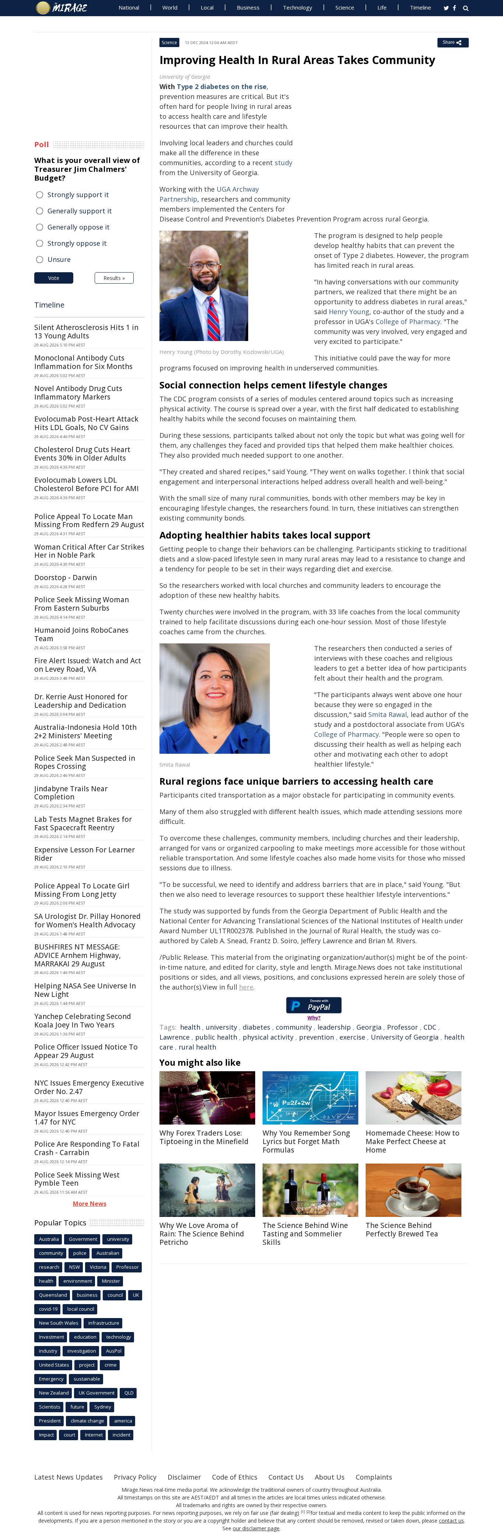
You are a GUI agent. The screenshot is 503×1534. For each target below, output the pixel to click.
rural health (197, 1047)
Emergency (51, 1378)
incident (121, 1434)
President (50, 1420)
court (69, 1434)
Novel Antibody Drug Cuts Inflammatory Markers (78, 393)
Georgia (368, 1027)
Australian (107, 1253)
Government (83, 1239)
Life (382, 7)
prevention (316, 1037)
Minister (111, 1281)
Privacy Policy (135, 1477)
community (294, 1027)
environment (77, 1281)
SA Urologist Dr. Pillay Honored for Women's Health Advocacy (87, 921)
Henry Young (349, 311)
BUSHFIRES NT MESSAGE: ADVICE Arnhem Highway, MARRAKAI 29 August (77, 955)
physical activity (268, 1037)
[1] (303, 1512)
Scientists (49, 1406)
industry (48, 1350)
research (49, 1267)
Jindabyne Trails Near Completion (71, 793)
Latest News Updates (68, 1477)
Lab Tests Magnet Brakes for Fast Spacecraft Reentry (83, 823)
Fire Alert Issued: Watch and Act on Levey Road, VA (87, 665)
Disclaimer (184, 1477)
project (87, 1364)
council (115, 1295)
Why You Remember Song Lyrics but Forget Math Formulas (306, 1141)
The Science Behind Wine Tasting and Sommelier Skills (305, 1234)
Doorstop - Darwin (65, 577)
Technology (297, 7)
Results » (114, 277)
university (221, 1027)
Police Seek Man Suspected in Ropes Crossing (84, 762)
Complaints (374, 1477)
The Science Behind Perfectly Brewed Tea (402, 1230)
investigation (81, 1350)
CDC (429, 1027)
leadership (334, 1027)
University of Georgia (405, 1037)
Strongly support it (78, 194)
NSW (74, 1267)
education (85, 1337)
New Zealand (54, 1392)
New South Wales (58, 1323)
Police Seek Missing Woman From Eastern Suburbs (81, 604)
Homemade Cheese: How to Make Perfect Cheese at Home (413, 1141)
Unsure (59, 259)
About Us (330, 1477)
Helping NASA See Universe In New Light (85, 990)
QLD (129, 1392)
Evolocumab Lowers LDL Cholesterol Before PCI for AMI (86, 484)
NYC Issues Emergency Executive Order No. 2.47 (89, 1087)
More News (89, 1204)
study (283, 162)
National (129, 7)
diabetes (256, 1027)
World (169, 7)
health (190, 1027)
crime (111, 1364)
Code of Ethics (234, 1477)
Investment (51, 1337)
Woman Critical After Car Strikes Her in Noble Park (89, 551)
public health (216, 1037)
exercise (352, 1037)
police (80, 1253)
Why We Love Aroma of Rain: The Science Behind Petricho (201, 1234)
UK (136, 1295)
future (77, 1406)
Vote (53, 277)
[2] (308, 1512)
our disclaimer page (256, 1528)
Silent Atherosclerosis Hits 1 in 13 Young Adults (86, 332)
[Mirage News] (65, 8)
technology (118, 1337)
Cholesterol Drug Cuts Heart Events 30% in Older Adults (82, 454)
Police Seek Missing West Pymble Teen (77, 1179)
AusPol (114, 1350)
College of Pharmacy (408, 321)
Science (344, 7)
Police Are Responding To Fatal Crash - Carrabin (87, 1148)
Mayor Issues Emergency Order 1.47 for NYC (86, 1118)
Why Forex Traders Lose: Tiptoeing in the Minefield (204, 1137)
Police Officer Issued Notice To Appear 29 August (86, 1051)
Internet (94, 1434)
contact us (451, 1520)
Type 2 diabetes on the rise (222, 86)
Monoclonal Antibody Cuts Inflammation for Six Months (83, 362)
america (123, 1420)
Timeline (420, 7)
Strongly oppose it (77, 243)
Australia (49, 1239)
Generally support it (80, 210)
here (246, 987)
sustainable (87, 1378)
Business (248, 7)
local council (80, 1309)
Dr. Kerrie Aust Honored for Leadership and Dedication (80, 701)
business (87, 1295)
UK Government (97, 1392)
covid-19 (48, 1309)
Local (207, 7)
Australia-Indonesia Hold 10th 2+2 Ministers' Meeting (85, 731)
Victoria (98, 1267)
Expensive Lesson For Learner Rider (84, 854)
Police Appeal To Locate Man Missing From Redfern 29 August (89, 521)
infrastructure (103, 1323)
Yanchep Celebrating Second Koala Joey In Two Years (82, 1021)
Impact (46, 1434)
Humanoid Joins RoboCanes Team (81, 634)
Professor (402, 1027)
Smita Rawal (387, 714)
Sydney (102, 1406)
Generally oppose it (79, 227)
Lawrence (174, 1037)
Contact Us (286, 1477)
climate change (87, 1420)
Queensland (53, 1295)
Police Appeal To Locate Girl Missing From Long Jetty (82, 890)
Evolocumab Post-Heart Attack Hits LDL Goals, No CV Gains (86, 423)
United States (54, 1364)
